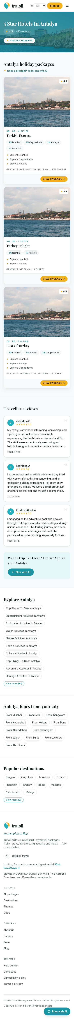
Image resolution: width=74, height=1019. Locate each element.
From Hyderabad (16, 722)
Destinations (11, 900)
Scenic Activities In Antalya (21, 645)
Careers (8, 936)
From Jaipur (13, 737)
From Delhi (34, 714)
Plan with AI (22, 572)
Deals (7, 912)
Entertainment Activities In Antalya (25, 615)
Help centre (11, 965)
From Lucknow (53, 737)
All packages (11, 894)
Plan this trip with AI (21, 40)
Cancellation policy (15, 977)
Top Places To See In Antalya (23, 608)
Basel (41, 784)
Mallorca (56, 784)
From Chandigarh (43, 730)
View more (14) (14, 683)
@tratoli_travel (20, 855)
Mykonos (44, 777)
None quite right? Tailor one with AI (27, 70)
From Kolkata (39, 722)
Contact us (10, 971)
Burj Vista (43, 873)
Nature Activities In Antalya (21, 638)
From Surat (32, 737)
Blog (6, 948)
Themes (8, 906)
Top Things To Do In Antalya (23, 660)
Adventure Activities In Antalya (23, 668)
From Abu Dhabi (15, 745)
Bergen (10, 777)
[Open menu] (67, 6)
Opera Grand (30, 877)
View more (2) (13, 799)
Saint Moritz (13, 792)
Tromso (60, 777)
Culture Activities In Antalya (22, 653)
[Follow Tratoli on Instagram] (7, 856)
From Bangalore (56, 714)
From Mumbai (14, 714)
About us (9, 929)
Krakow (27, 784)
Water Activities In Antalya (21, 630)
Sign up (55, 5)
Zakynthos (27, 777)
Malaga (30, 792)
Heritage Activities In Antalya (22, 676)
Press (7, 942)
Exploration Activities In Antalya (24, 623)
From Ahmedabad (16, 730)
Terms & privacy (13, 983)
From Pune (60, 722)
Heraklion (11, 784)
